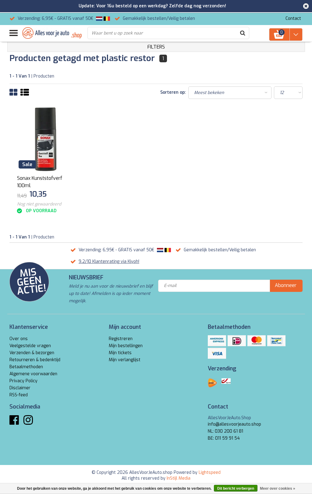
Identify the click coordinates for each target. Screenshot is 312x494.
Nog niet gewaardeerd (39, 204)
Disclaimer (19, 388)
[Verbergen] (306, 6)
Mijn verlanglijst (124, 360)
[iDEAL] (237, 340)
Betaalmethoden (26, 367)
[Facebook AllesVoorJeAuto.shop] (14, 422)
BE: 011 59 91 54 (224, 438)
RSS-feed (18, 395)
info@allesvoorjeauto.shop (234, 424)
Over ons (18, 339)
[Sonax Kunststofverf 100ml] (46, 139)
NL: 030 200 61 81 (225, 431)
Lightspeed (210, 472)
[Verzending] (212, 382)
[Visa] (217, 353)
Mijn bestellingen (126, 346)
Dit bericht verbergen (235, 488)
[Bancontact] (276, 340)
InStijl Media (178, 478)
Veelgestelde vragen (30, 346)
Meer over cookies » (277, 488)
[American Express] (217, 340)
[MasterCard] (256, 340)
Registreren (121, 339)
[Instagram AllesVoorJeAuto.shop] (28, 422)
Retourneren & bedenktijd (34, 360)
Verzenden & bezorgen (31, 353)
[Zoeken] (242, 32)
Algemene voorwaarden (33, 374)
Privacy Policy (23, 381)
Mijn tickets (120, 353)
